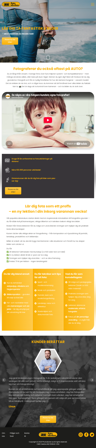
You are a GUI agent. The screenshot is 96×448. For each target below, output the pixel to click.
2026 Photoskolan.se (46, 442)
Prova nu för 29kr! (10, 41)
